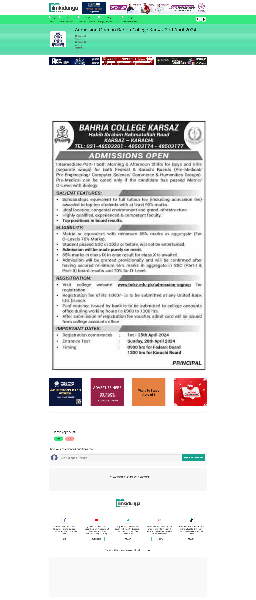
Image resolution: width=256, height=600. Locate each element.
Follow (128, 539)
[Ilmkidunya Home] (63, 7)
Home (52, 21)
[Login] (203, 19)
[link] (94, 8)
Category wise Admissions (108, 21)
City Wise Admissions (67, 21)
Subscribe (96, 539)
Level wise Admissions (86, 21)
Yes (58, 438)
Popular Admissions (129, 21)
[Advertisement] (128, 85)
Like (64, 539)
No (69, 438)
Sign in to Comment (193, 457)
